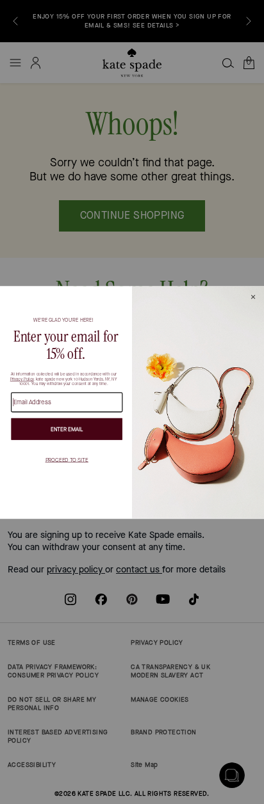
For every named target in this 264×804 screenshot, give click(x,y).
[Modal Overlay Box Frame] (132, 402)
